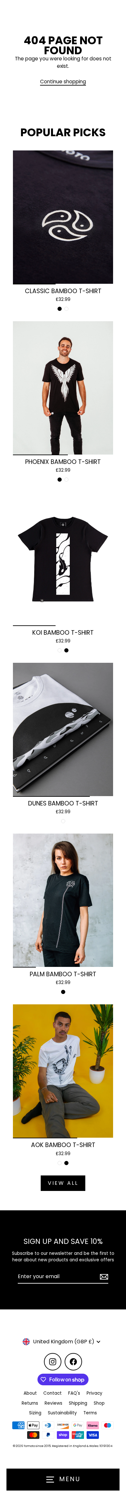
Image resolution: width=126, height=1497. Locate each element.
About (30, 1393)
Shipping (78, 1403)
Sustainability (62, 1413)
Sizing (35, 1413)
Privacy (94, 1393)
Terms (90, 1413)
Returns (30, 1403)
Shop (99, 1403)
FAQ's (74, 1393)
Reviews (53, 1403)
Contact (52, 1393)
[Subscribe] (103, 1277)
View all (63, 1183)
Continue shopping (63, 81)
